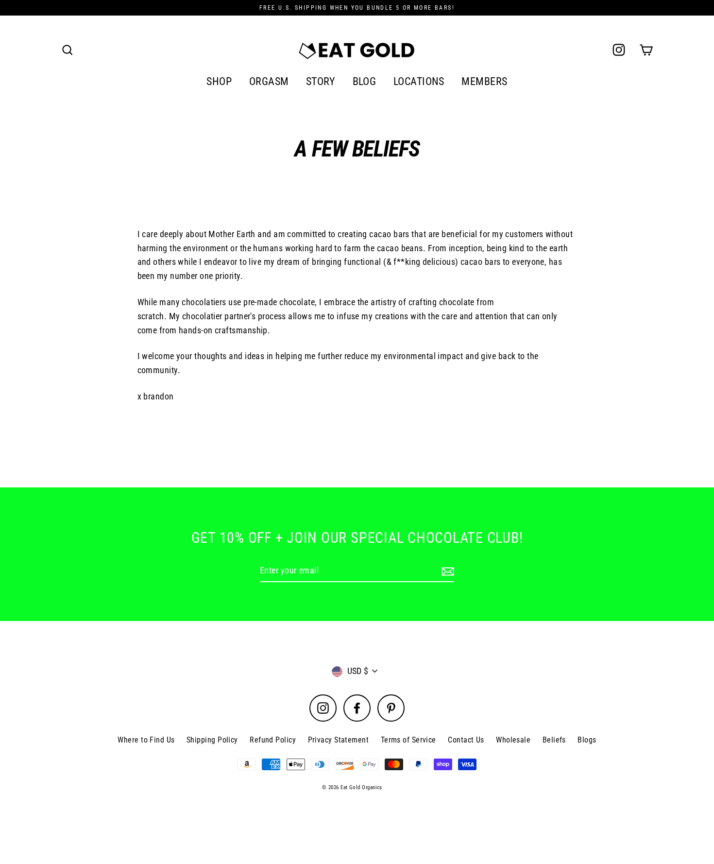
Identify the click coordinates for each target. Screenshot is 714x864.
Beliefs (554, 739)
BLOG (364, 81)
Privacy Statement (338, 739)
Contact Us (466, 739)
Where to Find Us (146, 739)
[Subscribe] (446, 571)
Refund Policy (273, 739)
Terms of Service (408, 739)
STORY (320, 81)
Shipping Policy (212, 739)
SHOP (219, 81)
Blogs (587, 739)
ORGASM (269, 81)
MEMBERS (484, 81)
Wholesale (513, 739)
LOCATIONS (418, 81)
